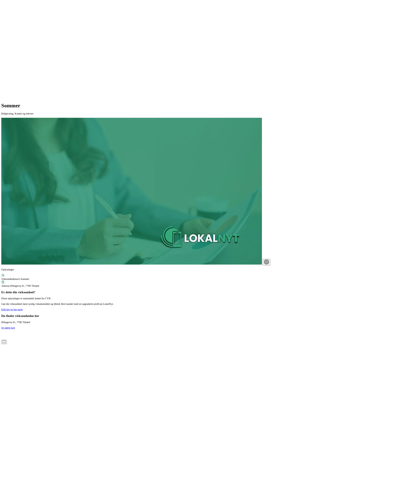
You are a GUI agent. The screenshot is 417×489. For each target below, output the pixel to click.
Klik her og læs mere (12, 309)
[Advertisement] (14, 50)
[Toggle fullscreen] (4, 342)
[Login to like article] (266, 262)
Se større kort (8, 327)
